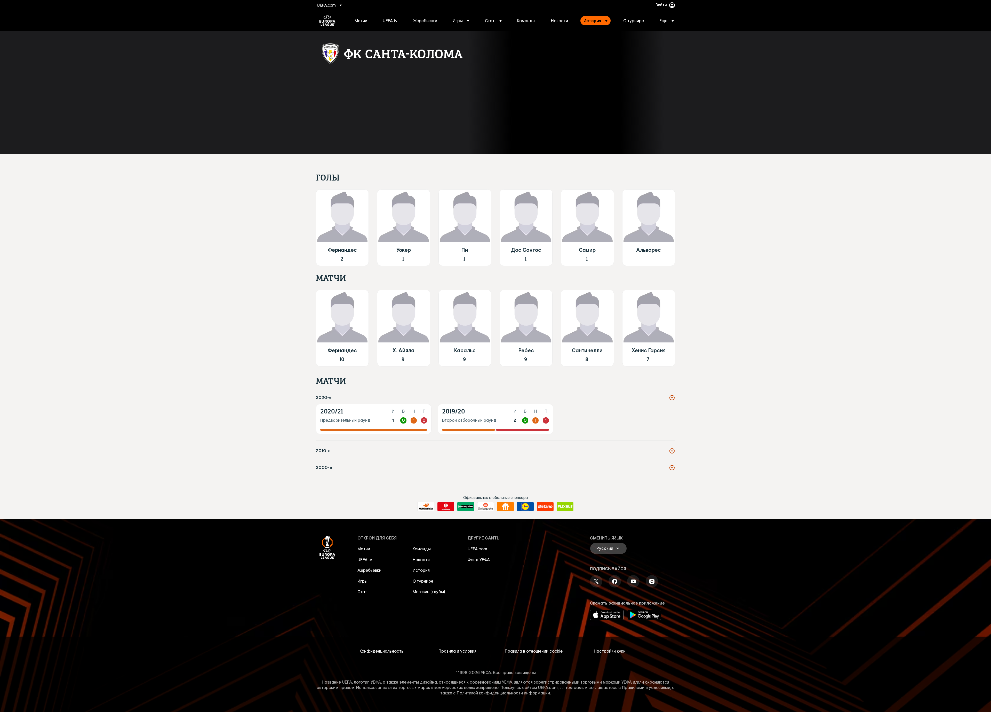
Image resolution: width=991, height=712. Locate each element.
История (421, 570)
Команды (422, 548)
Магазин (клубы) (429, 591)
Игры (362, 581)
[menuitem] (362, 21)
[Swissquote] (485, 506)
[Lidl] (525, 506)
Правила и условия (457, 651)
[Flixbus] (565, 506)
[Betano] (545, 506)
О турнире (423, 581)
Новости (421, 559)
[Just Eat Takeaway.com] (505, 506)
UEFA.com (477, 548)
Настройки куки (610, 651)
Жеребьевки (369, 570)
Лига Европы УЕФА (327, 20)
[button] (461, 21)
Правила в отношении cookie (534, 651)
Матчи (363, 548)
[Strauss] (445, 506)
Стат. (362, 591)
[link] (361, 21)
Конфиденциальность (381, 651)
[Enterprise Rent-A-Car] (465, 506)
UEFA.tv (364, 559)
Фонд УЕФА (479, 559)
